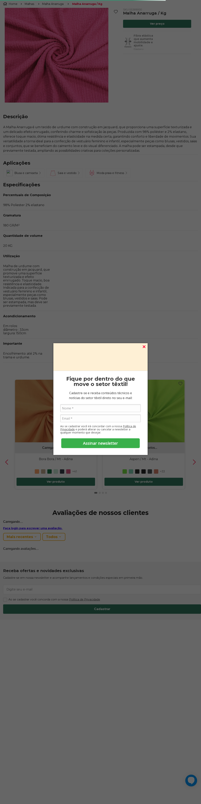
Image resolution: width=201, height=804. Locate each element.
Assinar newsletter (100, 443)
